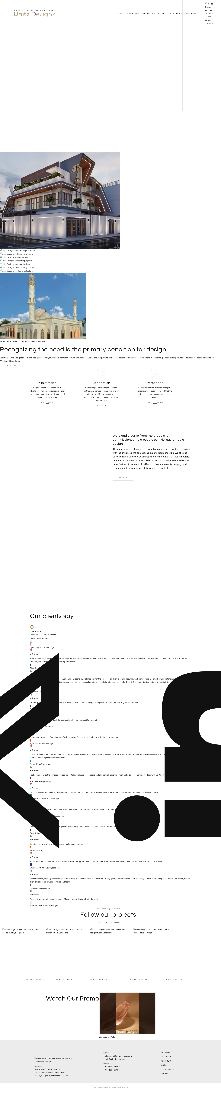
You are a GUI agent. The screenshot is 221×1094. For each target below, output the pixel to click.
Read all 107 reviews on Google (44, 905)
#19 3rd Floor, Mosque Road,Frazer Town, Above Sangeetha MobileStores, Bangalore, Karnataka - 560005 (51, 1072)
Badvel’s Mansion (23, 949)
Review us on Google (39, 638)
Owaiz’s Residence (67, 949)
